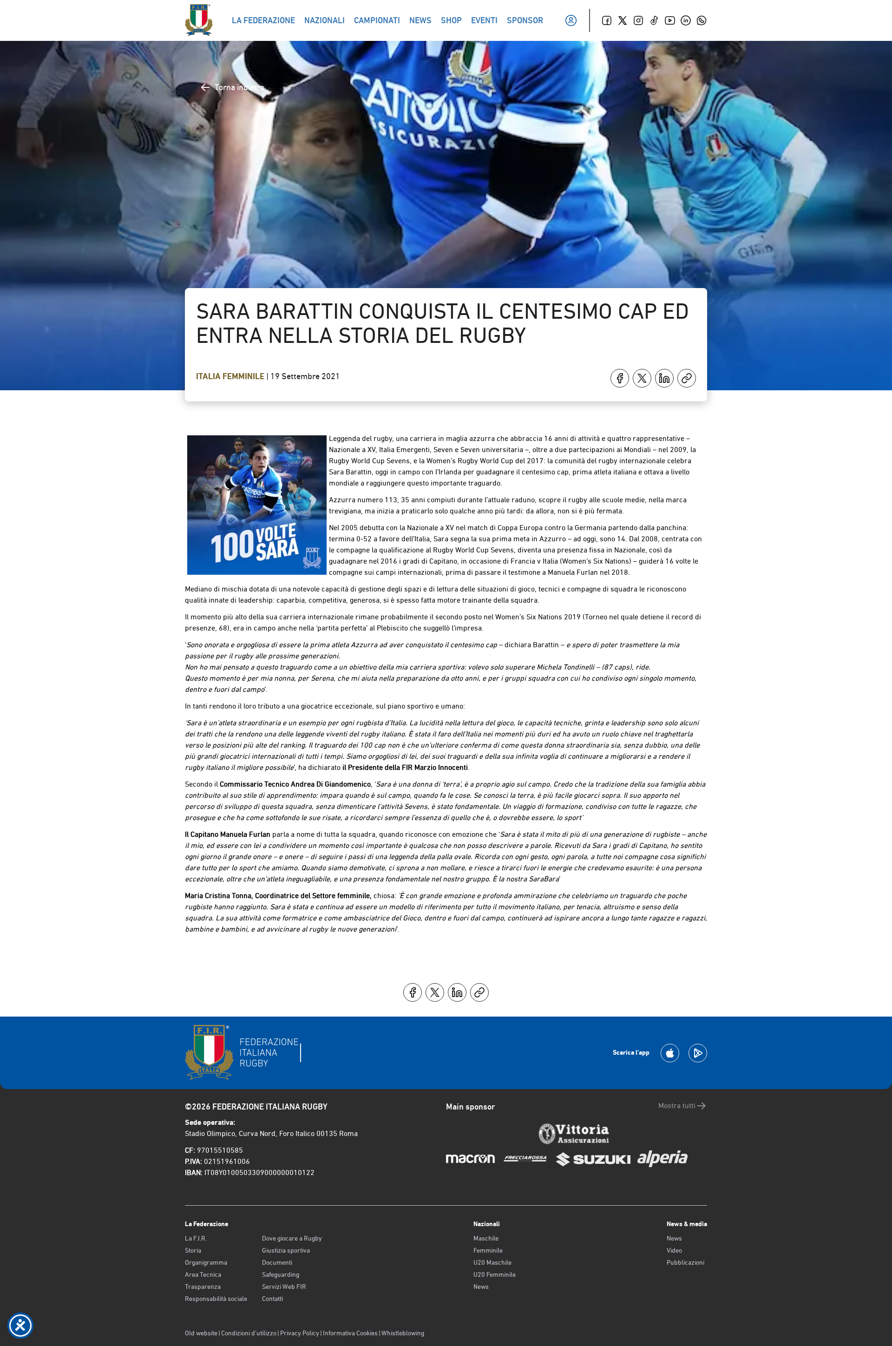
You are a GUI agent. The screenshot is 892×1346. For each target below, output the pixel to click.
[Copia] (686, 378)
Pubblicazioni (685, 1262)
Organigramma (206, 1262)
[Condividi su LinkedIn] (664, 378)
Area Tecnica (203, 1274)
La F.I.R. (196, 1238)
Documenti (277, 1262)
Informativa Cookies (350, 1333)
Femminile (488, 1250)
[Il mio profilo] (571, 20)
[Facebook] (606, 20)
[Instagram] (638, 20)
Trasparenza (203, 1286)
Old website (201, 1333)
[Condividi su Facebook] (619, 378)
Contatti (272, 1298)
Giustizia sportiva (286, 1250)
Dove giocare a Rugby (292, 1238)
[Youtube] (670, 20)
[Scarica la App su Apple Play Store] (670, 1053)
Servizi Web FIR (284, 1286)
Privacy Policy (299, 1333)
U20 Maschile (492, 1262)
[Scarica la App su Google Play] (698, 1053)
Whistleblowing (402, 1333)
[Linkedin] (685, 20)
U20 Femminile (494, 1274)
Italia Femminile (231, 376)
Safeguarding (280, 1274)
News (481, 1286)
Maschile (485, 1238)
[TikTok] (654, 20)
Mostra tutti (676, 1105)
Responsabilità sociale (216, 1298)
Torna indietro (239, 87)
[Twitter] (622, 20)
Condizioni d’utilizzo (248, 1333)
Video (674, 1250)
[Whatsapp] (701, 20)
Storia (193, 1250)
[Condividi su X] (642, 378)
